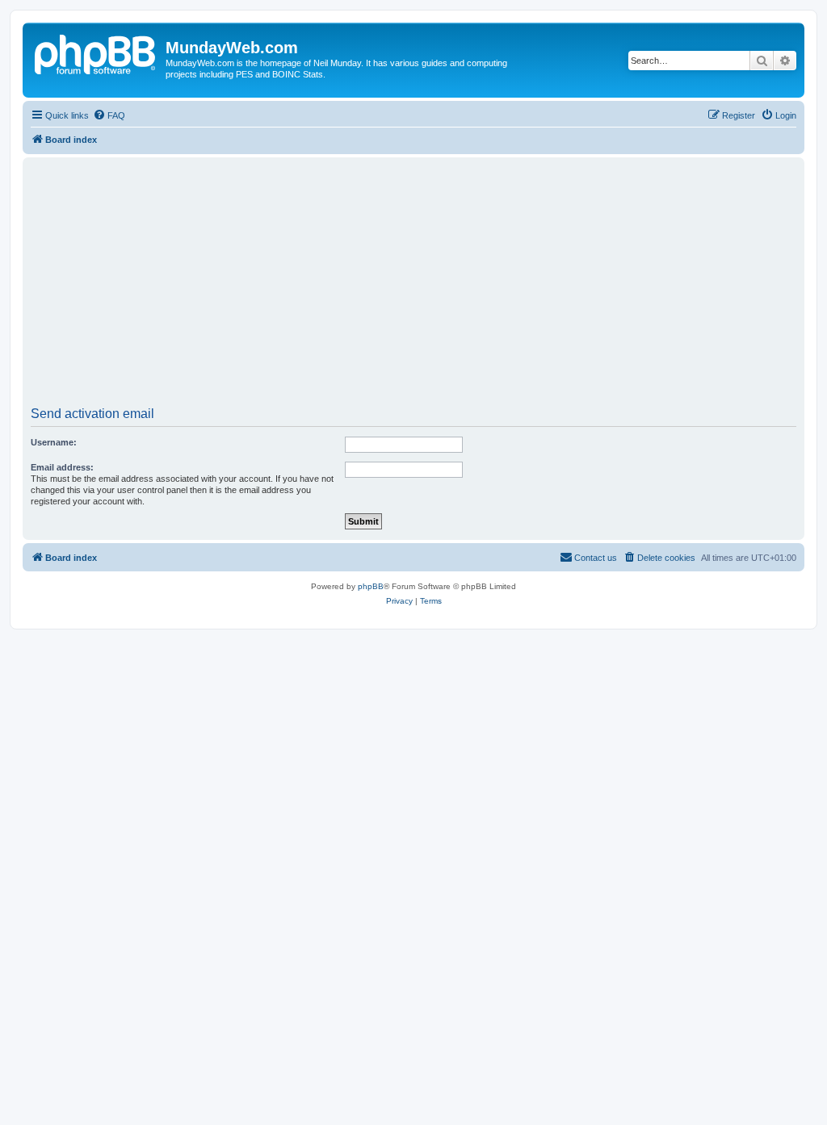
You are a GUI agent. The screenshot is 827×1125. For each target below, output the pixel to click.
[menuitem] (109, 115)
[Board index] (96, 52)
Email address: (62, 467)
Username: (54, 442)
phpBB (371, 586)
